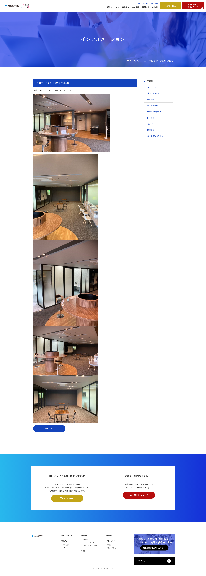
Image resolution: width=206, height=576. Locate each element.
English (145, 3)
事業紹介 (66, 545)
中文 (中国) (154, 3)
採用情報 (145, 7)
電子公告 (150, 124)
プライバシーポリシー (89, 545)
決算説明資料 (152, 105)
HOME (129, 61)
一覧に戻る (49, 429)
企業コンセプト (112, 7)
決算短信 (150, 99)
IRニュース (151, 87)
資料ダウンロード (141, 495)
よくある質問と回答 (155, 136)
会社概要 (84, 535)
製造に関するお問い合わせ (193, 6)
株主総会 (150, 118)
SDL (64, 548)
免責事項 (150, 130)
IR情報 (155, 7)
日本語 (139, 3)
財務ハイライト (153, 93)
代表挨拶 (85, 539)
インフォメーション (140, 61)
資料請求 (110, 545)
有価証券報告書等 (154, 112)
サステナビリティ (88, 542)
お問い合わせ (171, 6)
